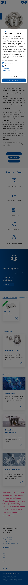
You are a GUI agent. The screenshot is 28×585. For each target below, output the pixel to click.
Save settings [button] (14, 76)
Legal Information (7, 70)
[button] (14, 80)
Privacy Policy (6, 68)
